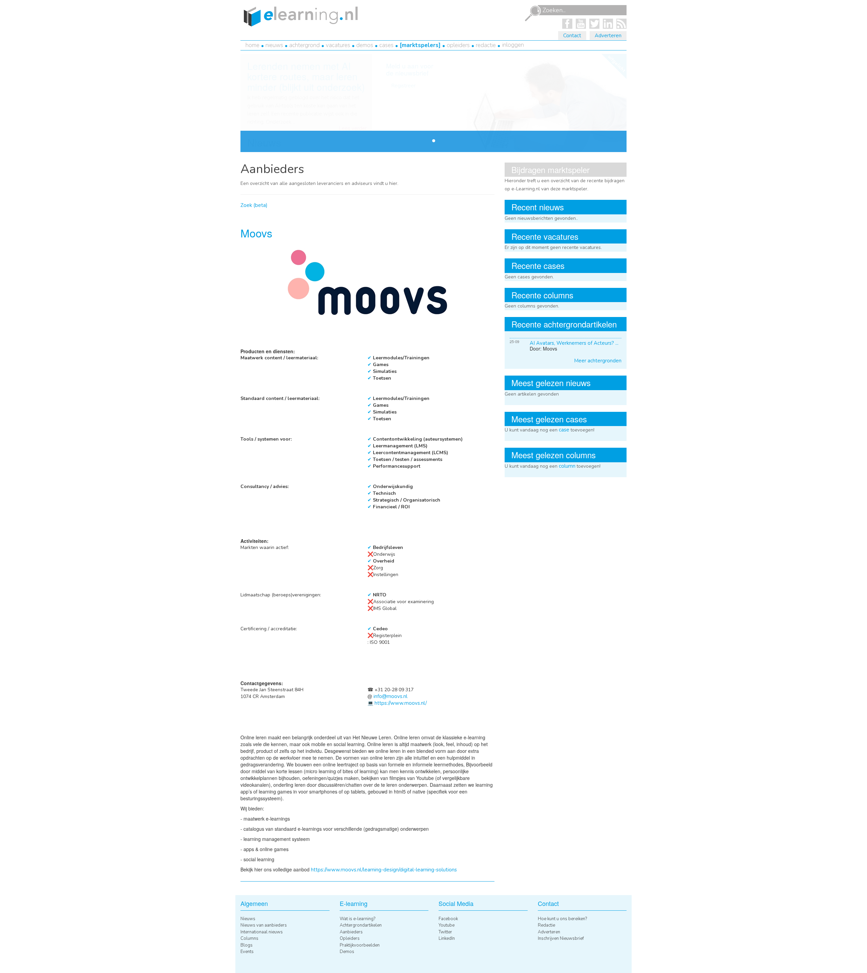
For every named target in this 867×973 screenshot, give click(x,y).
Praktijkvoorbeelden (360, 945)
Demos (364, 45)
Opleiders (458, 45)
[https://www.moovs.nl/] (367, 281)
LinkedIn (447, 938)
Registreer (403, 85)
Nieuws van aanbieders (263, 925)
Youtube (446, 925)
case (564, 429)
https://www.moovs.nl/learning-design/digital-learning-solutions (384, 869)
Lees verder (353, 128)
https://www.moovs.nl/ (401, 703)
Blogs (246, 945)
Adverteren (608, 35)
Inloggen (513, 45)
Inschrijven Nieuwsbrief (561, 938)
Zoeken (532, 13)
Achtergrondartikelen (361, 925)
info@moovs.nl (390, 696)
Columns (249, 938)
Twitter (445, 932)
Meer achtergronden (597, 360)
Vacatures (338, 45)
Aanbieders (351, 932)
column (567, 466)
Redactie (486, 45)
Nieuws (274, 45)
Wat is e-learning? (357, 919)
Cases (386, 45)
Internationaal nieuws (261, 932)
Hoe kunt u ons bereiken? (562, 919)
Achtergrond (304, 45)
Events (247, 952)
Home (252, 45)
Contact (572, 35)
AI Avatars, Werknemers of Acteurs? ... (574, 343)
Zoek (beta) (254, 205)
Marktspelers (420, 45)
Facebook (448, 919)
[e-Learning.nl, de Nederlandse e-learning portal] (299, 16)
